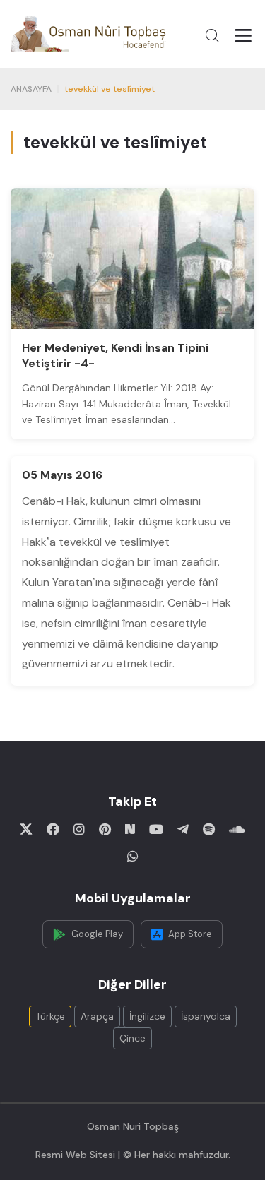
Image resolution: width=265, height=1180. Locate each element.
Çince (132, 1038)
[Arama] (212, 35)
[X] (26, 829)
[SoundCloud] (237, 829)
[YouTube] (156, 829)
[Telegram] (183, 829)
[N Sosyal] (130, 829)
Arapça (97, 1016)
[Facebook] (53, 829)
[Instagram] (79, 829)
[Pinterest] (105, 829)
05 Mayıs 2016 (62, 474)
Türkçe (50, 1016)
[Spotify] (209, 829)
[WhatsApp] (133, 856)
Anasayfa (31, 89)
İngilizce (147, 1016)
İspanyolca (205, 1016)
